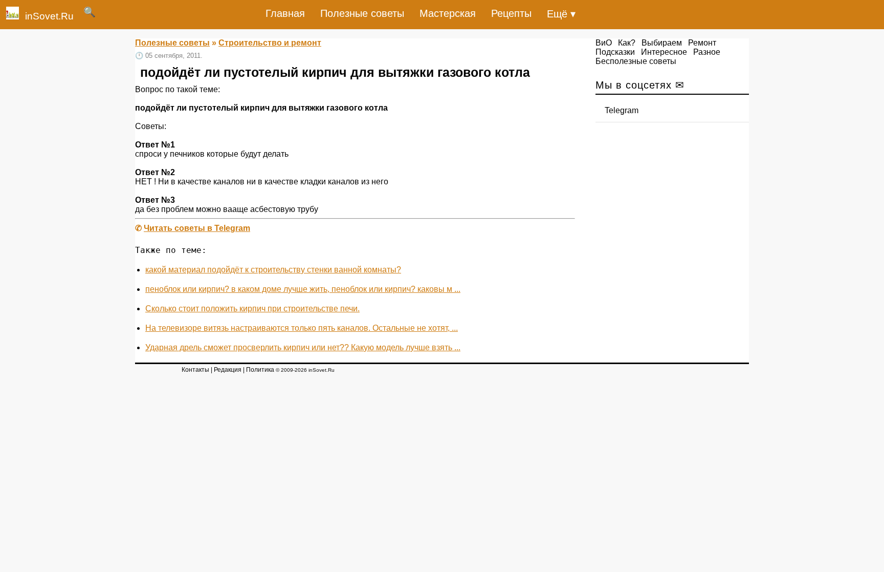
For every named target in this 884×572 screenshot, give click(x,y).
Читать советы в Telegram (197, 228)
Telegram (621, 110)
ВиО (603, 42)
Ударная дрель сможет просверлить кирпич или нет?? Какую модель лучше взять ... (302, 347)
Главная (285, 13)
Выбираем (662, 42)
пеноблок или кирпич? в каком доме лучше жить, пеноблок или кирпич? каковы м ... (302, 289)
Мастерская (447, 13)
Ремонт (702, 42)
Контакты (195, 369)
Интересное (664, 52)
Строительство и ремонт (269, 42)
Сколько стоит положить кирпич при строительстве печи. (252, 308)
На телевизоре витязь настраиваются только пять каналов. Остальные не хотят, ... (301, 328)
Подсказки (615, 52)
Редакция (227, 369)
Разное (706, 52)
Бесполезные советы (635, 61)
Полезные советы (362, 13)
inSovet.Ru (49, 16)
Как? (626, 42)
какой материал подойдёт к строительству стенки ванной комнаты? (273, 269)
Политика (260, 369)
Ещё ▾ (561, 13)
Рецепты (511, 13)
